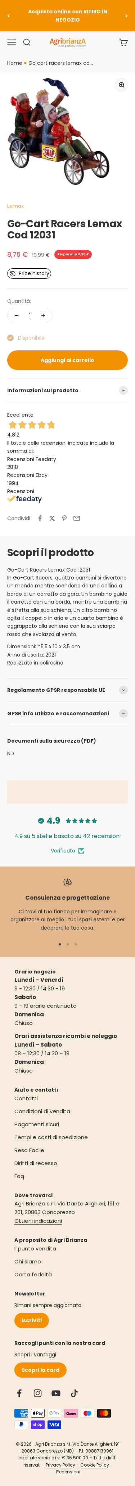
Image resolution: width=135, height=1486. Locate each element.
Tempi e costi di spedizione (51, 1137)
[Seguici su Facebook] (19, 1393)
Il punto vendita (35, 1248)
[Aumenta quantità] (43, 315)
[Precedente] (8, 16)
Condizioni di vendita (42, 1111)
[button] (29, 273)
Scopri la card (40, 1370)
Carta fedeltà (33, 1274)
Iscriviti (32, 1320)
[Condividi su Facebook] (40, 518)
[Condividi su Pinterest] (64, 518)
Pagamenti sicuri (36, 1124)
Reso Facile (29, 1150)
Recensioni (68, 1472)
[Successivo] (126, 16)
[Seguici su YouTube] (56, 1393)
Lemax (15, 206)
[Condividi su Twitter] (52, 518)
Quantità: (19, 301)
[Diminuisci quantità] (17, 315)
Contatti (26, 1098)
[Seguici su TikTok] (74, 1393)
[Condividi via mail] (77, 518)
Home (14, 63)
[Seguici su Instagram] (37, 1393)
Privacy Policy (60, 1465)
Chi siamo (27, 1261)
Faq (19, 1176)
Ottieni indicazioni (38, 1221)
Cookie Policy (94, 1465)
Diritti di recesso (35, 1163)
